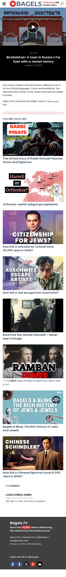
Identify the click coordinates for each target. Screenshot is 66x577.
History (33, 53)
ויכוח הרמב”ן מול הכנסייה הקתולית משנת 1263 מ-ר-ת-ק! (32, 382)
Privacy (14, 543)
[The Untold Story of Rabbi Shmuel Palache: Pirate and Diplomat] (33, 139)
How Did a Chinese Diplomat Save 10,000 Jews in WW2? (31, 474)
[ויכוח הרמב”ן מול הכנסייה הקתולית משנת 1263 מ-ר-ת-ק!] (33, 361)
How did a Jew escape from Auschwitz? (30, 293)
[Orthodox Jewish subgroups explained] (33, 185)
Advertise (42, 537)
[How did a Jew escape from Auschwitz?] (33, 273)
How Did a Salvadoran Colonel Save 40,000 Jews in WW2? (28, 248)
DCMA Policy (34, 543)
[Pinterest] (33, 564)
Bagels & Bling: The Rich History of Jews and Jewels (30, 428)
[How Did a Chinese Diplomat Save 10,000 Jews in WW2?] (33, 453)
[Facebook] (12, 564)
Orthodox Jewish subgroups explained (30, 204)
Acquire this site (19, 540)
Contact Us (28, 537)
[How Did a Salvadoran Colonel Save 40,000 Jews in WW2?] (33, 227)
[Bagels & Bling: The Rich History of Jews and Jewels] (33, 407)
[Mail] (39, 564)
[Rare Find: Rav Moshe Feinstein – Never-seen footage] (33, 315)
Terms (22, 543)
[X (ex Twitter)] (26, 564)
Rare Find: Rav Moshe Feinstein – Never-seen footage (31, 336)
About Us (15, 537)
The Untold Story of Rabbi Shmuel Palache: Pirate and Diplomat (33, 160)
